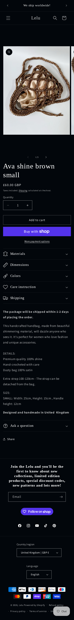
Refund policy (56, 605)
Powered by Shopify (34, 604)
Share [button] (11, 439)
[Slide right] (46, 157)
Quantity (8, 197)
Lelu (21, 604)
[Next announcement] (66, 5)
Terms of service (38, 611)
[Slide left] (27, 157)
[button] (8, 18)
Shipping (23, 190)
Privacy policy (17, 611)
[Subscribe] (61, 497)
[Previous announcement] (7, 5)
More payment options (37, 241)
